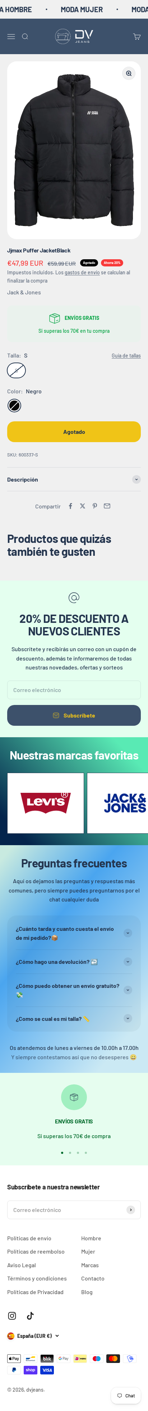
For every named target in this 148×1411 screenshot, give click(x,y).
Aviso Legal (21, 1264)
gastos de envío (82, 272)
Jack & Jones (24, 292)
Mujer (88, 1251)
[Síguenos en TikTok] (30, 1316)
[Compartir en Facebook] (70, 506)
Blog (87, 1291)
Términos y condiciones (37, 1278)
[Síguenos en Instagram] (12, 1316)
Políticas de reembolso (36, 1251)
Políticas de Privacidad (35, 1291)
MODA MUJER (74, 9)
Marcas (90, 1264)
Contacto (93, 1278)
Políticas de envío (29, 1238)
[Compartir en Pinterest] (95, 506)
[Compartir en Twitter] (83, 506)
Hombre (91, 1238)
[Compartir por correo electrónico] (107, 506)
